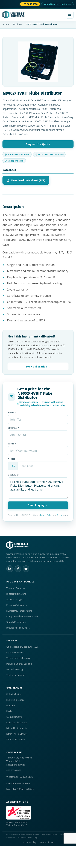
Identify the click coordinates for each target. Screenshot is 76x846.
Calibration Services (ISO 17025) (22, 646)
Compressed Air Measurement (22, 616)
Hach (9, 711)
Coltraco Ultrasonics (16, 722)
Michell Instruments (16, 728)
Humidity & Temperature (19, 610)
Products (17, 24)
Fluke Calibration (15, 699)
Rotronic (10, 705)
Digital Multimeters (16, 593)
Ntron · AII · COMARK (16, 733)
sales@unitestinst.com (57, 4)
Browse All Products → (18, 627)
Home (5, 24)
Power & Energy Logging (19, 663)
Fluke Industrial (14, 694)
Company (13, 428)
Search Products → (16, 622)
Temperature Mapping (18, 658)
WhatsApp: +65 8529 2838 (19, 776)
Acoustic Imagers (15, 599)
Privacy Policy (46, 515)
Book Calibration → (38, 366)
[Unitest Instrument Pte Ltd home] (33, 15)
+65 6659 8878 (30, 4)
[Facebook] (17, 568)
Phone (11, 459)
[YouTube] (26, 568)
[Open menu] (70, 15)
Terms (59, 515)
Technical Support (15, 675)
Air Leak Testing (14, 669)
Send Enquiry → (38, 505)
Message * (13, 474)
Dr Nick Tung (31, 837)
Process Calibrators (16, 605)
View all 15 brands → (17, 739)
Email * (12, 443)
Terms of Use (47, 842)
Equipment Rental (15, 652)
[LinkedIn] (9, 568)
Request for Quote (38, 144)
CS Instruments (14, 716)
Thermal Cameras (15, 588)
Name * (12, 412)
